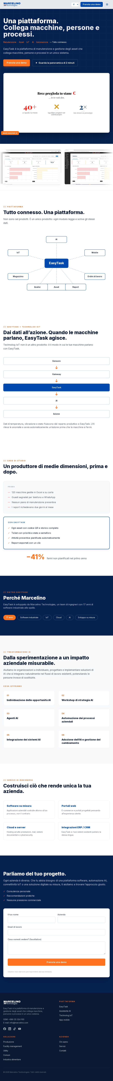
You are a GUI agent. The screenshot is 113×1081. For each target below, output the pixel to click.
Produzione (8, 1042)
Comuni (6, 1055)
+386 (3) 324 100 (16, 1019)
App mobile (64, 1020)
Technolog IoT (66, 1015)
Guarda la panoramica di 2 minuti (56, 62)
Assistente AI (65, 1011)
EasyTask (63, 1006)
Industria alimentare (12, 1059)
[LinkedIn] (9, 1028)
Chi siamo (63, 1042)
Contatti (62, 1050)
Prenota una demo (92, 4)
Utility (5, 1050)
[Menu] (107, 4)
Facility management (12, 1046)
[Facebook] (4, 1028)
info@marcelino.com (19, 1022)
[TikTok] (14, 1028)
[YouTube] (19, 1028)
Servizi (62, 1046)
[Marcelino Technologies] (12, 4)
